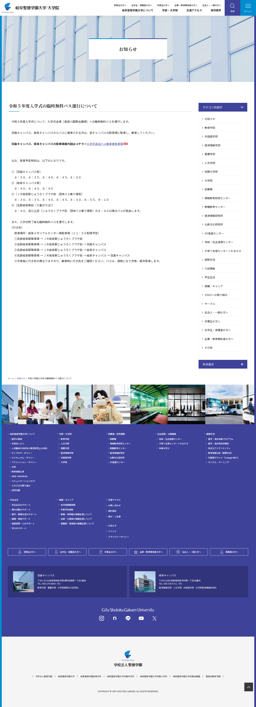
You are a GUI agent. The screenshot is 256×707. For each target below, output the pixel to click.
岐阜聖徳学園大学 (66, 676)
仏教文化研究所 (214, 224)
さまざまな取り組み (21, 485)
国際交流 (210, 259)
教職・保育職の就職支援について (76, 514)
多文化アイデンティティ (219, 448)
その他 (208, 347)
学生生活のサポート (21, 504)
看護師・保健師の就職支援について (77, 523)
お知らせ (210, 119)
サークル (210, 303)
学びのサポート (19, 528)
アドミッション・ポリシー (24, 462)
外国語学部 (211, 136)
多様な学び (164, 448)
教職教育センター (215, 207)
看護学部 (210, 154)
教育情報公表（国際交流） (220, 453)
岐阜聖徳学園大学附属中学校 (120, 676)
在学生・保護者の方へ (141, 5)
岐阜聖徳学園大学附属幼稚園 (186, 676)
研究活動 (16, 490)
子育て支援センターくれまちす (223, 251)
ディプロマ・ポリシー (22, 453)
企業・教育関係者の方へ (185, 5)
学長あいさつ (18, 443)
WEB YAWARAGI (20, 476)
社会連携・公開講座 (166, 434)
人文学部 (210, 163)
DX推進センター (214, 233)
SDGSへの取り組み (216, 295)
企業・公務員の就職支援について (76, 518)
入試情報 (210, 268)
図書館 (208, 189)
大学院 (208, 180)
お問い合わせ (114, 505)
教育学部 (210, 127)
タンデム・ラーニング (218, 462)
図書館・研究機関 (116, 434)
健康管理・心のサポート (23, 523)
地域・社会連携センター (219, 242)
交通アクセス (194, 10)
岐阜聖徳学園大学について (137, 10)
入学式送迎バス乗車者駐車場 (105, 144)
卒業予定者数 (67, 509)
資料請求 (216, 10)
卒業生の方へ (163, 5)
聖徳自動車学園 (213, 676)
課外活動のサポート (21, 509)
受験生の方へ (120, 5)
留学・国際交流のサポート (24, 514)
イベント (112, 531)
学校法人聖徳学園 (44, 676)
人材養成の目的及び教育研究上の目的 (29, 448)
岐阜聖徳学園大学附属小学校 (153, 676)
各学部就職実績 (68, 504)
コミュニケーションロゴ (23, 481)
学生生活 (210, 277)
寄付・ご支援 (114, 516)
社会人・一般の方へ (211, 5)
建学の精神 (17, 439)
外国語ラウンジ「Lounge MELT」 (224, 457)
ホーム (11, 378)
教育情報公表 (18, 471)
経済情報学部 (212, 145)
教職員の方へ (232, 551)
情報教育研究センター (218, 198)
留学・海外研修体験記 (218, 443)
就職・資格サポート (21, 518)
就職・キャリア (214, 286)
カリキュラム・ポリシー (23, 457)
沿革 (14, 466)
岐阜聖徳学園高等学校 (90, 676)
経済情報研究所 (214, 215)
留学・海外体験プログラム (220, 439)
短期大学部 (211, 171)
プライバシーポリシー (118, 537)
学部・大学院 (170, 10)
